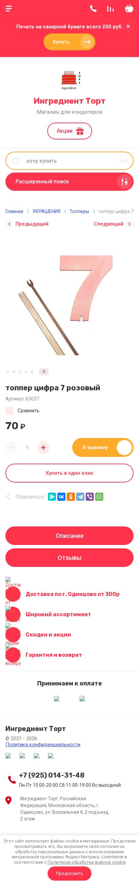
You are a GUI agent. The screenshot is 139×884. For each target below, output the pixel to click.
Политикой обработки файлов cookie (87, 862)
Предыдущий (32, 224)
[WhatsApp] (99, 497)
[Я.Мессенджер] (52, 497)
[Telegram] (80, 497)
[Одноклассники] (71, 497)
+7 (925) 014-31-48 (51, 775)
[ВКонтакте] (61, 497)
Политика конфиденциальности (42, 745)
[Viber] (90, 497)
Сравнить (28, 411)
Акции (65, 131)
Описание (70, 535)
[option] (69, 297)
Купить (61, 42)
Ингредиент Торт (69, 101)
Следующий (108, 224)
